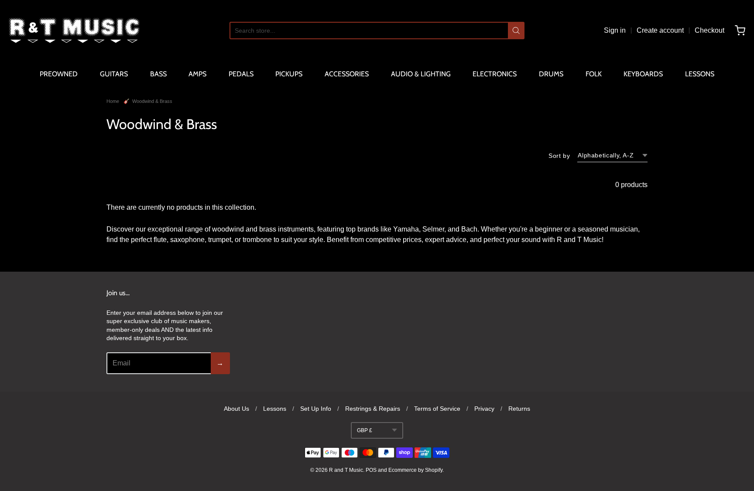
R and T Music (346, 470)
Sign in (615, 30)
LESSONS (699, 74)
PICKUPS (288, 74)
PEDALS (241, 74)
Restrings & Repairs (372, 408)
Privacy (484, 408)
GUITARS (114, 74)
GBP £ (364, 430)
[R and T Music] (74, 30)
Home (112, 101)
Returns (519, 408)
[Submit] (516, 30)
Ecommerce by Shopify (415, 470)
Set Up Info (315, 408)
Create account (660, 30)
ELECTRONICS (495, 74)
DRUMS (551, 74)
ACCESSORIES (347, 74)
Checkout (709, 30)
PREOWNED (59, 74)
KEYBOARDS (643, 74)
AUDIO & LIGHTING (421, 74)
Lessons (274, 408)
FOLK (594, 74)
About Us (236, 408)
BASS (158, 74)
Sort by (559, 156)
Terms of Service (437, 408)
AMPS (197, 74)
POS (371, 470)
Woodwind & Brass (152, 101)
